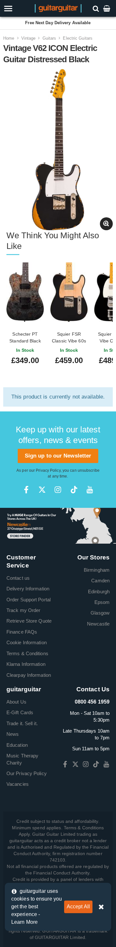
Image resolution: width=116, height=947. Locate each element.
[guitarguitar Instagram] (58, 489)
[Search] (96, 8)
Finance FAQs (21, 632)
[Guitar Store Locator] (58, 525)
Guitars (49, 38)
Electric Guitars (77, 38)
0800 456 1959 (92, 702)
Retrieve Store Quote (29, 621)
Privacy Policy (48, 470)
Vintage (28, 38)
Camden (100, 580)
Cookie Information (26, 642)
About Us (16, 702)
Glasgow (100, 613)
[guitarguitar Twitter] (42, 489)
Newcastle (98, 623)
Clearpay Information (28, 675)
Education (17, 745)
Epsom (102, 602)
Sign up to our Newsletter (58, 456)
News (12, 734)
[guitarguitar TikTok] (74, 489)
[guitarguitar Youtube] (90, 489)
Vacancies (17, 784)
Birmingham (97, 570)
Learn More (24, 922)
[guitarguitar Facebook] (26, 489)
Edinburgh (99, 591)
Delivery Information (27, 588)
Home (8, 38)
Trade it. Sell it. (22, 723)
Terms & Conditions (27, 653)
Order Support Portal (28, 599)
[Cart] (107, 8)
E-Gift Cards (19, 712)
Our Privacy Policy (26, 773)
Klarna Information (25, 664)
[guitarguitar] (58, 8)
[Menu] (17, 8)
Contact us (18, 578)
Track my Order (23, 610)
